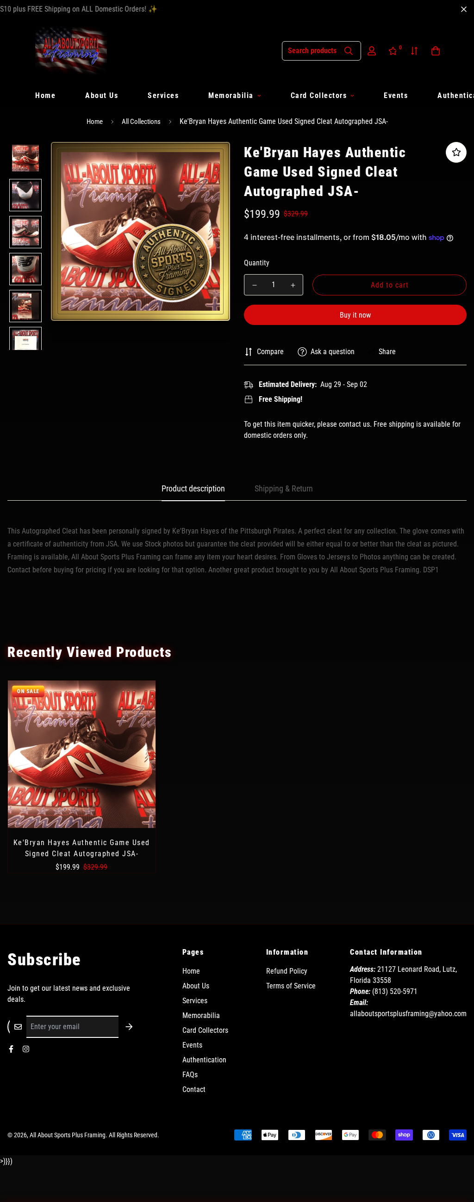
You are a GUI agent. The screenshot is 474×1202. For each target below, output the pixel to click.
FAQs (190, 1074)
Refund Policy (286, 971)
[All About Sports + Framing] (71, 50)
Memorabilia (231, 95)
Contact (194, 1089)
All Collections (141, 121)
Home (45, 95)
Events (396, 95)
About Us (101, 95)
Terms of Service (291, 985)
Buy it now (355, 315)
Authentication (204, 1059)
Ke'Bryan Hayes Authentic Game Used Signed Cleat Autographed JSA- (81, 848)
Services (163, 95)
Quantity (256, 262)
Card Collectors (319, 95)
